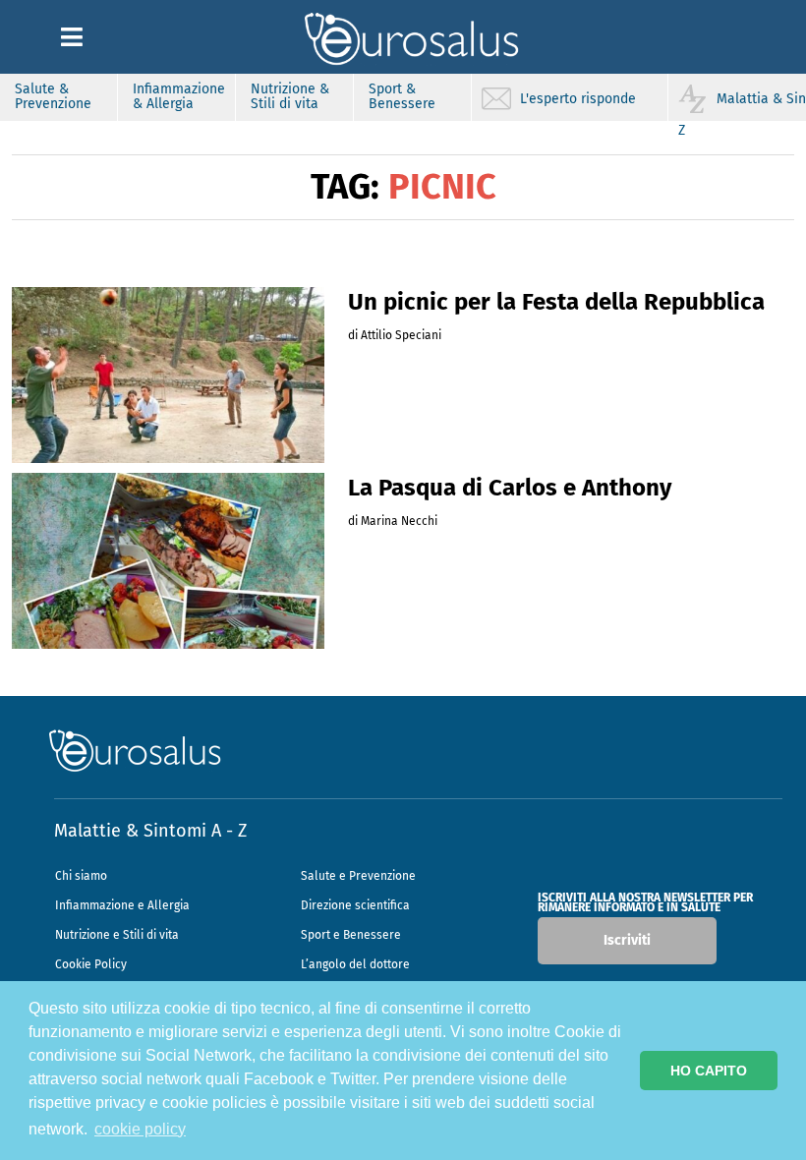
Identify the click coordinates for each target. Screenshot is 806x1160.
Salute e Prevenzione (358, 876)
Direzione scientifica (355, 905)
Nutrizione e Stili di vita (117, 935)
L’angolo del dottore (355, 964)
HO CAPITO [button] (708, 1070)
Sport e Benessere (351, 935)
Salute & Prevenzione (53, 96)
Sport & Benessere (402, 96)
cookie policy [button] (140, 1129)
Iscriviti (627, 940)
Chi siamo (81, 876)
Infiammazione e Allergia (122, 905)
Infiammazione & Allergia (179, 96)
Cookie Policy (91, 964)
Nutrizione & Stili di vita (290, 96)
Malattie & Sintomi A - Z (150, 830)
